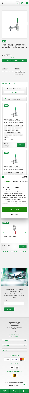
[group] (14, 235)
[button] (26, 23)
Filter (15, 92)
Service (5, 350)
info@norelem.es (15, 336)
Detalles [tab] (15, 181)
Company (5, 340)
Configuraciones (13, 214)
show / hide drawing (14, 99)
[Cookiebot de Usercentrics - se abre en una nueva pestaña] (20, 177)
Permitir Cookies (14, 209)
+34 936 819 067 (15, 334)
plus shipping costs (12, 57)
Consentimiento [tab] (6, 181)
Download (6, 345)
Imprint (11, 385)
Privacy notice (24, 387)
